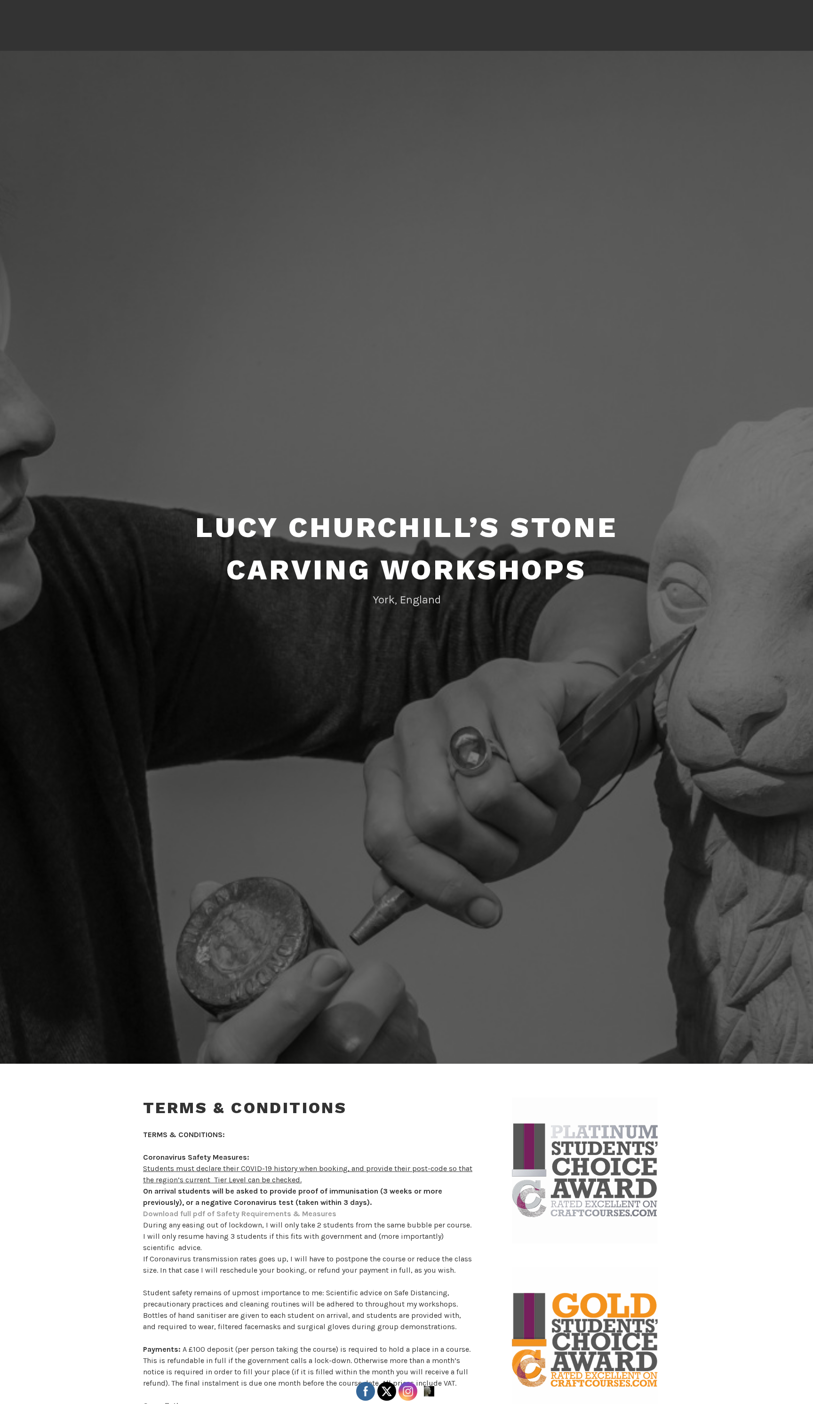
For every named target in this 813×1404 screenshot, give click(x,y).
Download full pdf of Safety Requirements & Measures (239, 1213)
